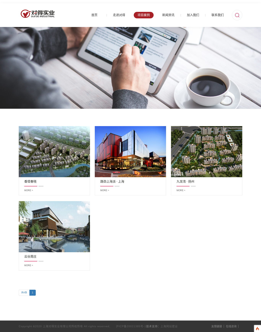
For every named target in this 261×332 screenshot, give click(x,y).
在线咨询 (231, 326)
